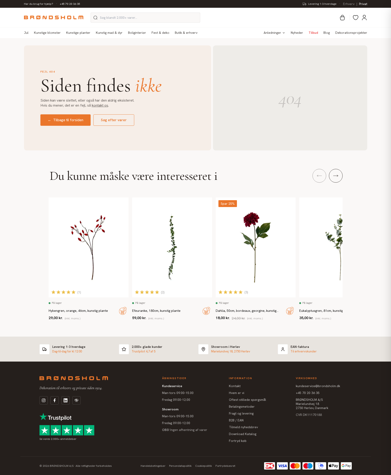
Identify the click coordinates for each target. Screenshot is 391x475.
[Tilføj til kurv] (123, 311)
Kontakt (235, 386)
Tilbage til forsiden (65, 120)
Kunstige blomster (47, 33)
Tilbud (313, 33)
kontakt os (100, 105)
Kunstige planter (78, 33)
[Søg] (95, 18)
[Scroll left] (319, 176)
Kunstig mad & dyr (109, 33)
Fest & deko (160, 33)
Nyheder (297, 33)
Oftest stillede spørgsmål (247, 400)
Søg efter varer (114, 120)
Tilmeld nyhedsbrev (243, 427)
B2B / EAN (236, 420)
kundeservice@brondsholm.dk (318, 386)
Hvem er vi (236, 393)
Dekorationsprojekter (351, 33)
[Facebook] (54, 400)
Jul (26, 33)
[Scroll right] (336, 176)
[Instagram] (43, 400)
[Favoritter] (356, 18)
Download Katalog (242, 434)
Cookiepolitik (203, 466)
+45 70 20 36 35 (70, 4)
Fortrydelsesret (225, 466)
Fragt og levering (241, 413)
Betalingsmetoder (242, 406)
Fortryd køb (238, 441)
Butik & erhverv (186, 33)
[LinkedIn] (65, 400)
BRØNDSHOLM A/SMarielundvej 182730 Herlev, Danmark (312, 404)
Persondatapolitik (180, 466)
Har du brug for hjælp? (38, 4)
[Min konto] (364, 18)
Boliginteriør (137, 33)
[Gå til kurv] (342, 18)
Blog (326, 33)
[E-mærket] (76, 400)
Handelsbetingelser (153, 466)
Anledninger (272, 33)
